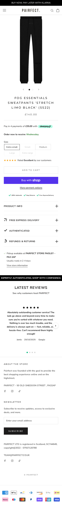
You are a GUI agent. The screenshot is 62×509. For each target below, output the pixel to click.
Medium (43, 147)
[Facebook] (5, 391)
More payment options (31, 187)
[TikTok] (19, 391)
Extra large (27, 152)
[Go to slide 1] (27, 352)
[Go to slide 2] (29, 352)
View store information (17, 265)
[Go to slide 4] (34, 352)
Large (12, 152)
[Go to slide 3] (32, 352)
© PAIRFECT (31, 475)
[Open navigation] (4, 10)
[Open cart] (57, 10)
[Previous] (23, 89)
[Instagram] (12, 391)
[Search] (52, 10)
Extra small (11, 147)
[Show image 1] (29, 89)
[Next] (38, 89)
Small (27, 147)
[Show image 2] (32, 89)
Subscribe (15, 431)
